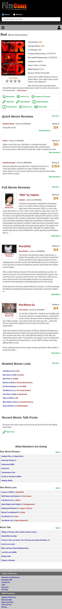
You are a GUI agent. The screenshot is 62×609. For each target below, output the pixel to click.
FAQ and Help (6, 600)
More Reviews (44, 130)
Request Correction (42, 96)
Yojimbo (9, 205)
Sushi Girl (5, 468)
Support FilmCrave (8, 597)
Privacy (4, 607)
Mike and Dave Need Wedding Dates (15, 548)
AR (17, 398)
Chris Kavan (22, 90)
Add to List (25, 96)
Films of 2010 (8, 398)
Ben (18, 371)
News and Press (7, 602)
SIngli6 (15, 379)
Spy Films (6, 379)
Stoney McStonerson (25, 382)
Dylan (23, 512)
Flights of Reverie (8, 560)
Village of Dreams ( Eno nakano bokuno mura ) (19, 532)
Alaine (5, 140)
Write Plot (10, 102)
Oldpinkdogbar (22, 406)
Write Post (10, 432)
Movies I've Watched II (9, 512)
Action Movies (8, 406)
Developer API (6, 580)
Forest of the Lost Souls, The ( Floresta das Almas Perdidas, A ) (25, 540)
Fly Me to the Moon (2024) (11, 476)
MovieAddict (9, 254)
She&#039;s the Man (9, 536)
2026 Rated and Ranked (10, 496)
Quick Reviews (42, 102)
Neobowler (23, 394)
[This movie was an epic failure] (6, 81)
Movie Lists (27, 107)
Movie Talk (43, 107)
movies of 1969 (7, 492)
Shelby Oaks (6, 556)
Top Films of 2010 (9, 394)
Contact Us (5, 582)
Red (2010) (25, 246)
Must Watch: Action (10, 402)
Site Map (4, 589)
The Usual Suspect (24, 390)
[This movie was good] (16, 81)
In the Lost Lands (8, 544)
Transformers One (8, 472)
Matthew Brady (8, 124)
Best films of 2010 (9, 375)
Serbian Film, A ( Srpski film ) (12, 456)
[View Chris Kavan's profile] (9, 304)
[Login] (59, 28)
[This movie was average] (12, 81)
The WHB (22, 386)
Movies (7, 14)
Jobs (3, 585)
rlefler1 (17, 500)
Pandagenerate (29, 504)
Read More (55, 236)
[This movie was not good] (10, 81)
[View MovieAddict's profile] (9, 246)
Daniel (21, 375)
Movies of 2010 (8, 382)
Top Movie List (8, 371)
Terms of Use (6, 604)
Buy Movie (10, 96)
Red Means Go (27, 305)
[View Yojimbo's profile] (9, 195)
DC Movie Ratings (9, 386)
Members (19, 14)
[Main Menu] (2, 28)
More (57, 452)
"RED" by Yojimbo (29, 195)
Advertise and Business (10, 577)
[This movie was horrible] (8, 81)
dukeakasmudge (9, 162)
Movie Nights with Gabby (11, 504)
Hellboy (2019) (6, 480)
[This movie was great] (18, 81)
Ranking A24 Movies (9, 508)
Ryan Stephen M (21, 520)
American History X (8, 460)
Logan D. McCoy (26, 508)
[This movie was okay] (14, 81)
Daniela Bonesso (26, 402)
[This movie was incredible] (20, 81)
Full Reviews (12, 107)
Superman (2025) (7, 464)
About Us (5, 587)
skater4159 (20, 492)
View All (55, 116)
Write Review (25, 102)
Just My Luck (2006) (9, 552)
